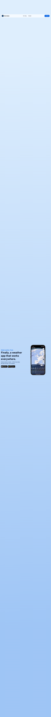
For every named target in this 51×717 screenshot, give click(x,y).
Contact (29, 15)
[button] (47, 16)
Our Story (25, 15)
